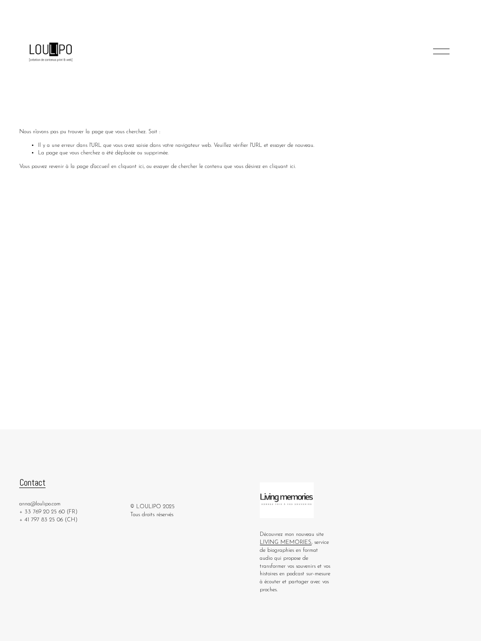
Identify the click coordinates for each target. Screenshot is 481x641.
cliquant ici (131, 166)
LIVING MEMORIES (285, 542)
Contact (32, 482)
